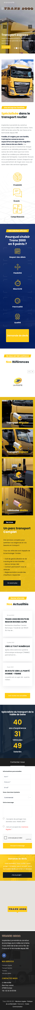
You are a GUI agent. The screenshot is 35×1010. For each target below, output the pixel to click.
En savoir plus (6, 47)
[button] (17, 335)
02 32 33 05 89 (9, 2)
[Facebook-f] (4, 955)
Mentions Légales (20, 1001)
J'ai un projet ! (17, 875)
